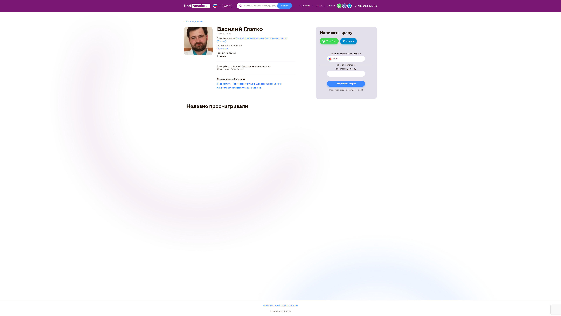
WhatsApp (330, 41)
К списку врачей (194, 21)
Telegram (349, 41)
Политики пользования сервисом (280, 305)
